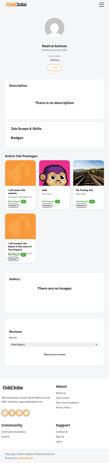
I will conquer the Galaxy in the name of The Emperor (20, 246)
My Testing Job (84, 190)
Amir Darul (46, 194)
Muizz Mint (81, 194)
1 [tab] (33, 183)
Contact (13, 206)
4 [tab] (64, 183)
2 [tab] (58, 183)
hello (44, 190)
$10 (92, 202)
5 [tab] (67, 183)
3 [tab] (61, 183)
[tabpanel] (20, 173)
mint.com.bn (25, 458)
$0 (23, 202)
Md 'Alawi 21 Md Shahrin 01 (20, 197)
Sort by (13, 337)
